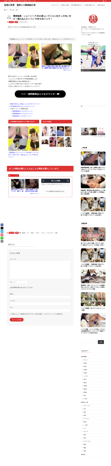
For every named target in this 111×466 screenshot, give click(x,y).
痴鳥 (56, 232)
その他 (85, 398)
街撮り (85, 366)
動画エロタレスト (67, 70)
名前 (12, 294)
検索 (101, 342)
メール (12, 300)
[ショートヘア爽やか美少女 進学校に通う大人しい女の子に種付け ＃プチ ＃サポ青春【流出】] (53, 135)
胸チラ (85, 379)
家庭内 (85, 392)
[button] (2, 225)
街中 (85, 409)
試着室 (85, 385)
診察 (85, 438)
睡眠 (85, 447)
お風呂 (85, 372)
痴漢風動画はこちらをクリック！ (22, 113)
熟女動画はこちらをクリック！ (22, 116)
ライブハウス (87, 441)
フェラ (43, 232)
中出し (37, 232)
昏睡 (85, 444)
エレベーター (87, 405)
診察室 (85, 369)
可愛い (32, 232)
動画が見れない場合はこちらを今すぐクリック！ (25, 104)
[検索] (106, 1)
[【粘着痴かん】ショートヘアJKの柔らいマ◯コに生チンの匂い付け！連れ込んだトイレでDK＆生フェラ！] (23, 150)
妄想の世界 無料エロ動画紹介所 (20, 5)
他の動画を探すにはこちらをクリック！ (22, 106)
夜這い (85, 421)
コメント (13, 259)
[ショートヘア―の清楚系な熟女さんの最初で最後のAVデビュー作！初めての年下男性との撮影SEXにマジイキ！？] (68, 146)
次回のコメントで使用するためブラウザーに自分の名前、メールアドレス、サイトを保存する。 (38, 314)
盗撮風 (85, 356)
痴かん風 (11, 22)
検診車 (85, 389)
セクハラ (86, 431)
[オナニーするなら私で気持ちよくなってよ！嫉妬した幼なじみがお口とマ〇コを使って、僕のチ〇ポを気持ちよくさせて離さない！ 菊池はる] (45, 146)
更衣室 (85, 363)
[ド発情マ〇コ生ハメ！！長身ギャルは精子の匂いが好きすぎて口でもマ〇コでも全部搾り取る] (53, 146)
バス (85, 428)
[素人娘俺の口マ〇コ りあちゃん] (68, 135)
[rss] (103, 1)
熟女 (84, 454)
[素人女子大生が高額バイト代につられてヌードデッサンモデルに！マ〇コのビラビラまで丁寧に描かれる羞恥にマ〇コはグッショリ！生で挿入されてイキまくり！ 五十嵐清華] (45, 135)
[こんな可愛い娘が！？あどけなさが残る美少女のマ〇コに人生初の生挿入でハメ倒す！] (60, 135)
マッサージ (86, 418)
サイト (11, 307)
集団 (85, 412)
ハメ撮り (86, 425)
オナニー (86, 360)
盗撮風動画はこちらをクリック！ (22, 111)
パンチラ (86, 376)
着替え (85, 382)
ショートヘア (50, 232)
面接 (85, 415)
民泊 (85, 395)
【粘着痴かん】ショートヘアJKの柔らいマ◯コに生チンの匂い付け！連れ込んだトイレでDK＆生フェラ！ (23, 155)
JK (28, 232)
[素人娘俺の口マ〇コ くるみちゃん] (60, 146)
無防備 (23, 232)
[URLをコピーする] (2, 241)
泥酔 (85, 451)
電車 (16, 22)
